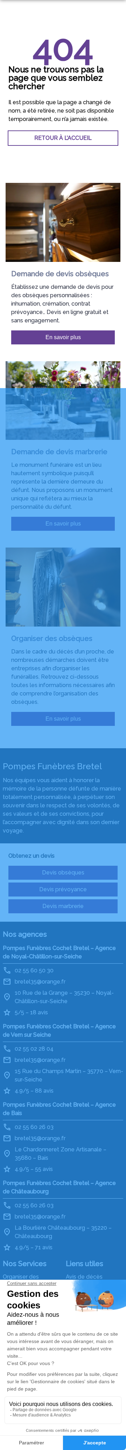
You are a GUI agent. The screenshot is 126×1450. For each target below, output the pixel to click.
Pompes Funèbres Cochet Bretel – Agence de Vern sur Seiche (59, 1030)
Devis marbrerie (63, 906)
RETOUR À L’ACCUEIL (63, 138)
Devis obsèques (63, 872)
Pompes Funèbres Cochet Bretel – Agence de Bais (59, 1108)
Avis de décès (84, 1276)
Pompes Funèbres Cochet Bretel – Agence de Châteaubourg (59, 1187)
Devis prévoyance (63, 889)
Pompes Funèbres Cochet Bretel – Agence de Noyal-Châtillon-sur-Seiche (59, 952)
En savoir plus (63, 337)
